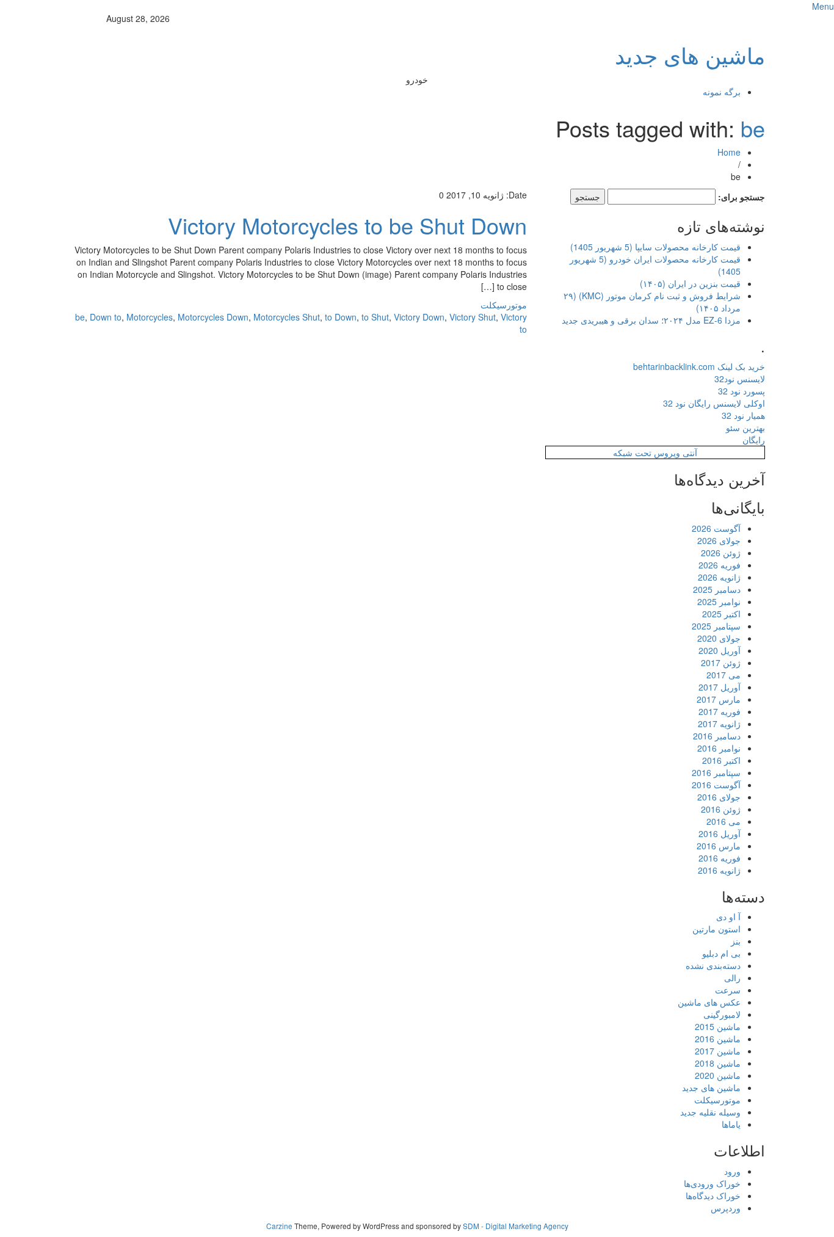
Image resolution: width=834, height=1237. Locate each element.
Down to (105, 317)
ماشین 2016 (718, 1038)
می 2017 (723, 675)
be (753, 127)
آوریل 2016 (719, 833)
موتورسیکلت (503, 305)
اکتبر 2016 (721, 760)
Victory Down (419, 317)
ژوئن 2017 (721, 662)
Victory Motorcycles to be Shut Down (347, 225)
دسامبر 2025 (717, 589)
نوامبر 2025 (719, 601)
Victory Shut (472, 317)
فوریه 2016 (719, 858)
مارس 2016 (719, 846)
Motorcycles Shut (286, 317)
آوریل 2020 (719, 650)
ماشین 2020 (718, 1075)
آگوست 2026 (716, 528)
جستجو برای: (741, 196)
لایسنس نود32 (739, 378)
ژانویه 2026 (719, 577)
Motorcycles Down (213, 317)
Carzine (280, 1226)
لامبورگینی (722, 1014)
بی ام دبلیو (721, 953)
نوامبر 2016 (719, 748)
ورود (732, 1171)
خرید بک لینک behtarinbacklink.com (699, 366)
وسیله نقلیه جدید (710, 1112)
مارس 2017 (719, 699)
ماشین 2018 (718, 1063)
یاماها (731, 1124)
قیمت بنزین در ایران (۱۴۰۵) (690, 283)
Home (729, 152)
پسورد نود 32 (741, 391)
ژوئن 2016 (721, 809)
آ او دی (728, 916)
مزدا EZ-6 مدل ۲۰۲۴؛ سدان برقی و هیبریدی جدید (651, 320)
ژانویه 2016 (719, 870)
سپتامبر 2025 (716, 626)
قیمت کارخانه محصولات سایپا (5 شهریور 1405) (655, 247)
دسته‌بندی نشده (713, 965)
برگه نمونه (722, 91)
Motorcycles (149, 317)
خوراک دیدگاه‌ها (713, 1195)
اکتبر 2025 (721, 614)
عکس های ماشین (709, 1002)
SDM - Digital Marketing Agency (515, 1226)
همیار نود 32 (743, 415)
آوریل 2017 (719, 687)
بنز (736, 941)
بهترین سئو (745, 427)
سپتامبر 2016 (716, 772)
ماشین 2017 (718, 1051)
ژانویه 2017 (719, 723)
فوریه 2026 (719, 565)
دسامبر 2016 (717, 736)
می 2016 (723, 821)
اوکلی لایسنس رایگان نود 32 (714, 403)
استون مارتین (716, 929)
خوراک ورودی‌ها (712, 1183)
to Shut (375, 317)
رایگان (753, 439)
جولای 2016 (719, 797)
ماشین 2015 (718, 1026)
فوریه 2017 (719, 711)
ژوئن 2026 (721, 552)
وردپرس (726, 1208)
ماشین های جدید (690, 54)
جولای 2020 (719, 638)
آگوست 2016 (716, 784)
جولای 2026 (719, 540)
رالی (732, 977)
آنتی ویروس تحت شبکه (655, 452)
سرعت (728, 990)
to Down (341, 317)
